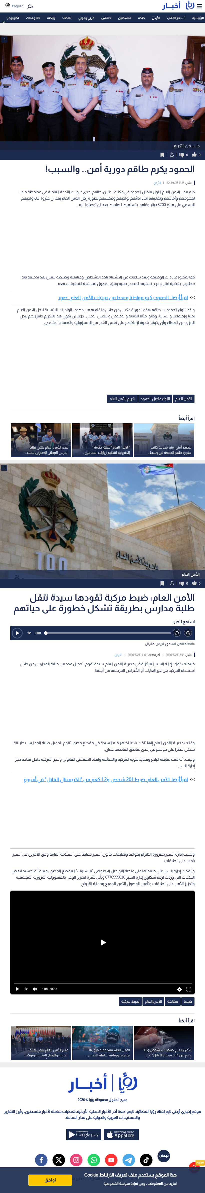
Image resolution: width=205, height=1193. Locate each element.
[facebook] (41, 1160)
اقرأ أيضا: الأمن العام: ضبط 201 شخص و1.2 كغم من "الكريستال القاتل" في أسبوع (106, 779)
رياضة (51, 18)
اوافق (50, 1180)
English (18, 6)
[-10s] (176, 633)
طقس (106, 18)
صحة (141, 18)
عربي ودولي (86, 18)
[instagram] (76, 1160)
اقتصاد (66, 18)
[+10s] (188, 633)
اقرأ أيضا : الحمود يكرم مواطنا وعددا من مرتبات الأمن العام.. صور (123, 297)
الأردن (156, 18)
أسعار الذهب (176, 18)
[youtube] (111, 1160)
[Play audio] (17, 633)
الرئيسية (198, 18)
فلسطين (124, 18)
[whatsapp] (94, 1160)
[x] (58, 1160)
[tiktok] (146, 1160)
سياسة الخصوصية (117, 1184)
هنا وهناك (33, 18)
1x (29, 633)
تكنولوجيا (12, 18)
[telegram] (128, 1160)
